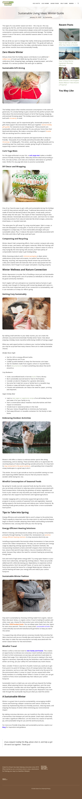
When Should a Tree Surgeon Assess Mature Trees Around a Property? (69, 82)
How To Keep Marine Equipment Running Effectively (66, 63)
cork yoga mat (34, 155)
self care (43, 768)
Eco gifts (44, 766)
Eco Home (45, 3)
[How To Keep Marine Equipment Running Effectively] (69, 53)
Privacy (48, 788)
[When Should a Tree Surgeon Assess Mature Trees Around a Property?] (69, 73)
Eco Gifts (36, 3)
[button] (78, 3)
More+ (71, 3)
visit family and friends (35, 651)
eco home (44, 766)
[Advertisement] (69, 105)
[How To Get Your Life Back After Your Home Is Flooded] (69, 35)
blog (4, 727)
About (4, 778)
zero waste (44, 769)
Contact (5, 779)
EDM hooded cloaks (16, 624)
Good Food (55, 3)
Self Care (64, 3)
